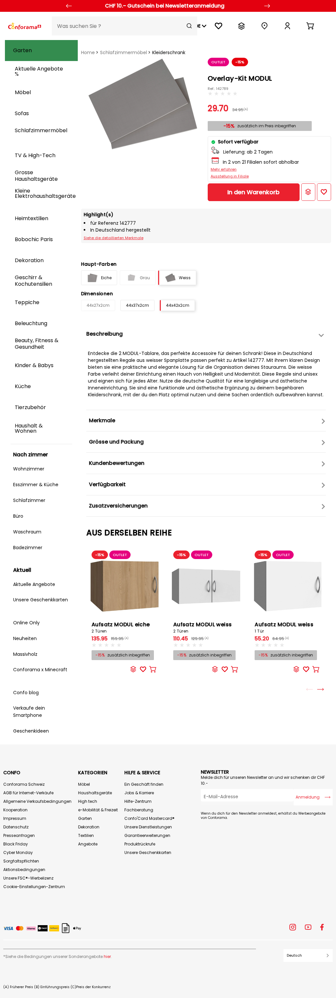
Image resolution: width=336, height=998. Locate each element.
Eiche (106, 278)
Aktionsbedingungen (24, 869)
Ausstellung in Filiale (230, 176)
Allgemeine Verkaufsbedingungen (37, 801)
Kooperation (15, 810)
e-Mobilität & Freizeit (98, 810)
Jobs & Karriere (139, 793)
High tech (87, 801)
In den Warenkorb (253, 192)
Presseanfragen (19, 835)
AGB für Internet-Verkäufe (28, 793)
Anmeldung (308, 797)
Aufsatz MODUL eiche (121, 627)
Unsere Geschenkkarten (147, 852)
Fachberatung (138, 810)
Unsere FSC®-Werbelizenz (28, 878)
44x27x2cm (98, 305)
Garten (85, 818)
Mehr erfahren (224, 169)
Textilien (86, 835)
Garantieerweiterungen (147, 835)
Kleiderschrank (168, 52)
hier (107, 956)
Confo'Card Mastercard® (149, 818)
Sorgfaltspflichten (21, 861)
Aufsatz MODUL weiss (202, 627)
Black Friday (15, 844)
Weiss (185, 278)
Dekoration (88, 827)
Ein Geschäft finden (143, 784)
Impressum (14, 818)
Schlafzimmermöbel (123, 52)
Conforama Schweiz (24, 784)
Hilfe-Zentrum (138, 801)
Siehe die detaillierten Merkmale (113, 237)
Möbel (84, 784)
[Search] (189, 25)
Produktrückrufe (139, 844)
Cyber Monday (18, 852)
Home (88, 52)
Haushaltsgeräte (95, 793)
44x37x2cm (137, 305)
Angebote (87, 844)
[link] (287, 26)
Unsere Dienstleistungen (148, 827)
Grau (145, 278)
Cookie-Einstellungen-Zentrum (34, 886)
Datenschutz (16, 827)
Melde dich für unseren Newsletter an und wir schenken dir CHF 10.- (263, 780)
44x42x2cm (177, 305)
